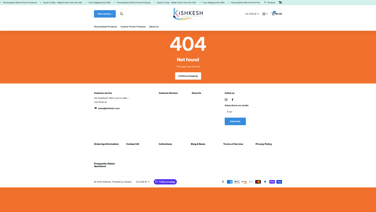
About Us (154, 26)
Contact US (132, 144)
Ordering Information (106, 144)
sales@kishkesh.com (109, 108)
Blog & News (198, 144)
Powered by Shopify (122, 181)
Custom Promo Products (133, 26)
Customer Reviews (168, 93)
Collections (165, 144)
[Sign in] (265, 14)
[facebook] (232, 99)
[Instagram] (226, 99)
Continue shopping (188, 76)
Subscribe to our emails (237, 105)
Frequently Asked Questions (104, 165)
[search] (121, 14)
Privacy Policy (264, 144)
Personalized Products (105, 26)
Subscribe (235, 121)
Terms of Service (233, 144)
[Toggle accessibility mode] (280, 3)
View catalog (104, 14)
